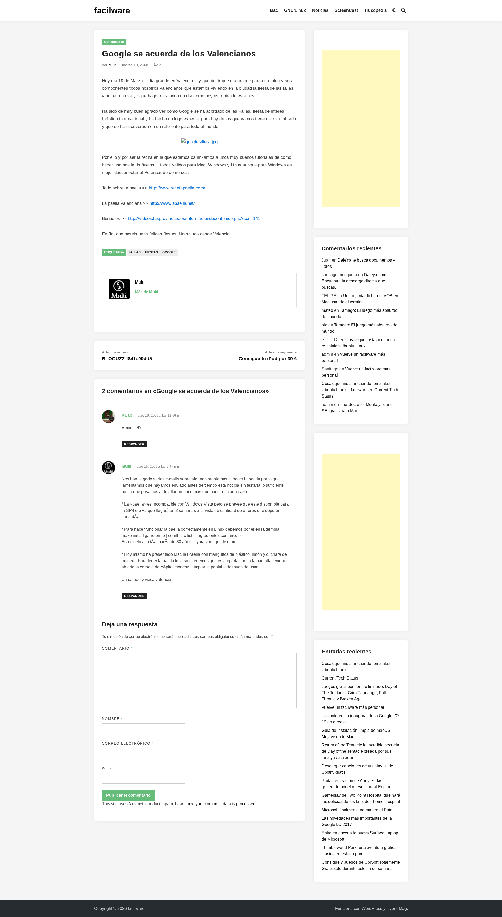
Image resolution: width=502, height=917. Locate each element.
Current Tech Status (340, 678)
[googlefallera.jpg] (199, 141)
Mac (274, 10)
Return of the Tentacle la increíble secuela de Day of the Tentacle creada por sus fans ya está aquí (360, 751)
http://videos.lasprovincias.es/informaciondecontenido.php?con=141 (194, 218)
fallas (135, 252)
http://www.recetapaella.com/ (177, 187)
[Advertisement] (361, 128)
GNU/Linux (295, 10)
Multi (112, 65)
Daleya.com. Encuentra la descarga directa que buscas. (354, 281)
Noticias (320, 10)
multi (126, 466)
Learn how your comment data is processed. (215, 804)
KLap (127, 415)
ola (324, 325)
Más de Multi (146, 292)
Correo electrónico (127, 743)
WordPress (372, 908)
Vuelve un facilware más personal (353, 707)
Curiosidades (114, 42)
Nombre (112, 719)
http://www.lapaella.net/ (172, 203)
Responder (134, 444)
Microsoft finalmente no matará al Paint (357, 810)
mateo (327, 310)
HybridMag (396, 908)
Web (106, 768)
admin (327, 354)
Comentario (117, 648)
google (169, 252)
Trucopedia (375, 10)
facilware (112, 10)
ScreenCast (346, 10)
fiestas (151, 252)
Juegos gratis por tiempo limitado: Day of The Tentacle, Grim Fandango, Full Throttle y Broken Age (359, 692)
